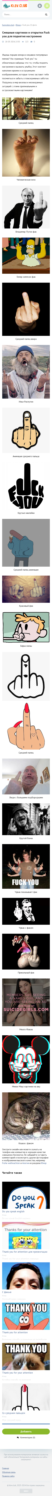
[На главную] (15, 6)
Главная (5, 1468)
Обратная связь (8, 1472)
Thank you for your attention (17, 1372)
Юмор (18, 25)
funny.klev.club (8, 25)
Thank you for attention (15, 1332)
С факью (6, 1292)
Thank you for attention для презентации (24, 1251)
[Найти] (46, 14)
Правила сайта (8, 1476)
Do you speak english (13, 1211)
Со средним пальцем (13, 1413)
